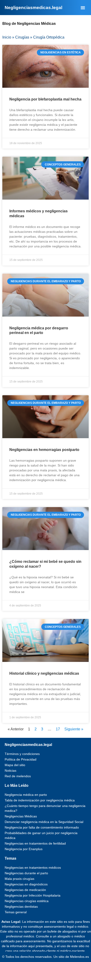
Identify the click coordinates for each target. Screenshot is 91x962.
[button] (82, 7)
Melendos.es (79, 957)
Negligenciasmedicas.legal (28, 745)
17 (58, 729)
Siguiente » (73, 729)
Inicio (6, 37)
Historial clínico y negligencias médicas (44, 673)
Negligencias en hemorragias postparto (44, 450)
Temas (10, 858)
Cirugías (22, 37)
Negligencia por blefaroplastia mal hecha (45, 99)
